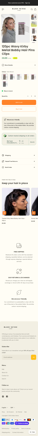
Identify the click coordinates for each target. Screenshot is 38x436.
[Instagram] (3, 396)
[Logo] (19, 9)
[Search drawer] (31, 9)
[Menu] (3, 9)
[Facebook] (7, 396)
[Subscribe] (33, 357)
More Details (9, 65)
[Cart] (35, 9)
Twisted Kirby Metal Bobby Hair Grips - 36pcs (13, 219)
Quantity (4, 96)
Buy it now (19, 109)
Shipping (8, 155)
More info (32, 141)
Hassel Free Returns (11, 161)
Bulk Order (8, 167)
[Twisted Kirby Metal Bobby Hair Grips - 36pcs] (16, 202)
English (4, 407)
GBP (12, 407)
